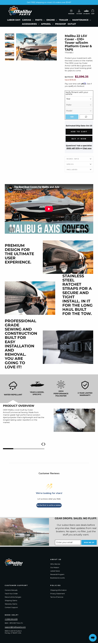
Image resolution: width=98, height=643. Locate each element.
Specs (70, 164)
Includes (72, 169)
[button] (86, 10)
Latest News (55, 571)
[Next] (44, 444)
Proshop (60, 24)
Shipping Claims (11, 600)
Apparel (46, 24)
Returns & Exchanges (13, 597)
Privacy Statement (57, 594)
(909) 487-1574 (73, 148)
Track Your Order (11, 594)
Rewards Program (57, 574)
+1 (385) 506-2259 (11, 619)
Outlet (72, 24)
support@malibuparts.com (15, 627)
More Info (73, 159)
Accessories (29, 24)
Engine (50, 20)
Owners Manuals (11, 590)
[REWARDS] (71, 11)
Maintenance (80, 20)
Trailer (64, 20)
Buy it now (79, 139)
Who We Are (55, 564)
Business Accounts (57, 578)
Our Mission (54, 567)
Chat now (87, 148)
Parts (39, 20)
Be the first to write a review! (49, 505)
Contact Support (11, 607)
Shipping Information (58, 590)
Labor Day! (13, 20)
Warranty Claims (11, 604)
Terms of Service (56, 597)
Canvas (27, 20)
